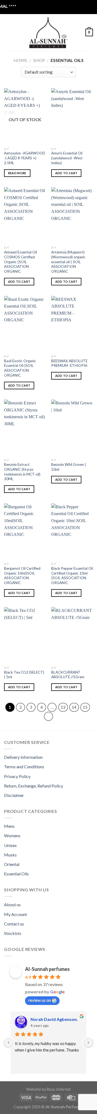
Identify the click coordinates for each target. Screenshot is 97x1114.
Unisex (10, 845)
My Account (15, 914)
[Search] (16, 32)
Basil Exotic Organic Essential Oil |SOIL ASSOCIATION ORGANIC (20, 368)
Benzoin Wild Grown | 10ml (68, 467)
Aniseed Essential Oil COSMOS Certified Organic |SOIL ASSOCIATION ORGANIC (20, 261)
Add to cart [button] (66, 173)
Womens (12, 835)
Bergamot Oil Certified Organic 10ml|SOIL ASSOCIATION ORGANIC (22, 575)
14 (74, 707)
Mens (9, 826)
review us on (39, 1000)
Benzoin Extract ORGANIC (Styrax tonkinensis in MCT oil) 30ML (22, 471)
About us (12, 904)
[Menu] (7, 32)
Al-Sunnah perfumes (47, 969)
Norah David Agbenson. (54, 1019)
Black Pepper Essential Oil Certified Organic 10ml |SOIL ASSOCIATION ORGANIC (72, 575)
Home (20, 60)
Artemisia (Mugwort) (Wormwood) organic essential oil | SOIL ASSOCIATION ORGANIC (68, 261)
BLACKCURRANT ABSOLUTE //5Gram (67, 674)
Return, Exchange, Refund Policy (33, 785)
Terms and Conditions (24, 766)
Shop (39, 60)
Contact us (14, 923)
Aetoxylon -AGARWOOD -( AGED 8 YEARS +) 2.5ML (24, 158)
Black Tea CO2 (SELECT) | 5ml (24, 674)
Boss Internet (59, 1089)
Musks (10, 854)
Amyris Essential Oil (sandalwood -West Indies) (67, 158)
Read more (17, 173)
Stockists (12, 933)
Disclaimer (14, 795)
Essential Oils (16, 873)
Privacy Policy (17, 776)
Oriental (11, 864)
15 (85, 707)
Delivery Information (23, 757)
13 (63, 707)
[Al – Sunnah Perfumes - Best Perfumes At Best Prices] (48, 32)
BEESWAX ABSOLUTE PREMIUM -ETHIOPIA (69, 363)
